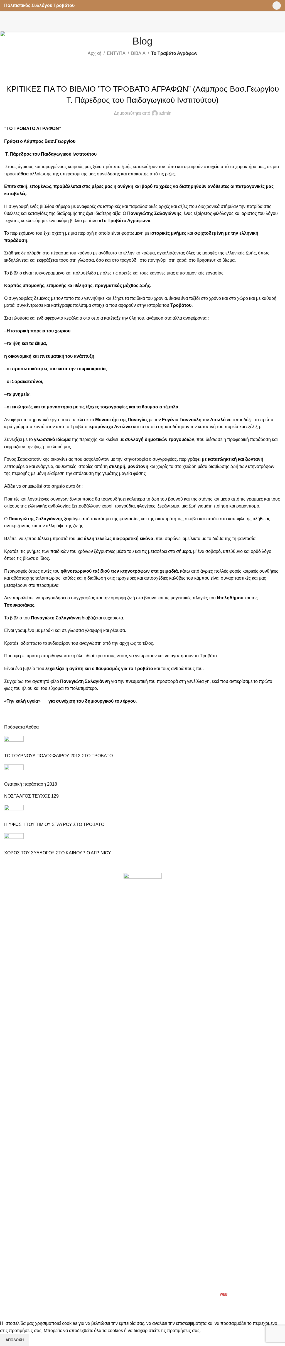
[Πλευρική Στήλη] (7, 1313)
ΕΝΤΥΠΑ (116, 53)
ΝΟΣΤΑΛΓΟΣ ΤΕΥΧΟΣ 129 (31, 796)
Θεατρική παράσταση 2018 (30, 784)
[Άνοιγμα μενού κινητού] (6, 21)
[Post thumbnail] (14, 744)
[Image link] (143, 1081)
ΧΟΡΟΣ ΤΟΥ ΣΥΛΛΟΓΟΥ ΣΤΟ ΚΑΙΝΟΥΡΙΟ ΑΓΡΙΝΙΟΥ (57, 852)
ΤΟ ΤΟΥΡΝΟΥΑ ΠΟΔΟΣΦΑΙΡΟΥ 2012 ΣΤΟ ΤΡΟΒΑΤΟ (58, 755)
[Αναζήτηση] (279, 21)
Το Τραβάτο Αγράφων (174, 53)
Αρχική (94, 53)
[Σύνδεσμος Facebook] (276, 5)
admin (165, 113)
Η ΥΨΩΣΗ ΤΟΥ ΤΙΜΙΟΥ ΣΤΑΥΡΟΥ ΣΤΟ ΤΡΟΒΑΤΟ (54, 824)
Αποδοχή (15, 1340)
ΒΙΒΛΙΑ (138, 53)
